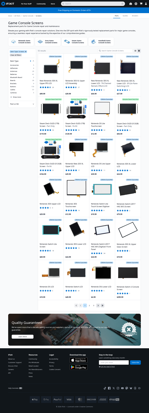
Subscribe (135, 362)
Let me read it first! (108, 367)
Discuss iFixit (13, 366)
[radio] (135, 51)
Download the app (78, 355)
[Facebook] (109, 388)
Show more (17, 97)
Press (31, 373)
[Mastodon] (126, 388)
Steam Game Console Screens (78, 42)
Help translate (13, 388)
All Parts (17, 16)
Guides (125, 16)
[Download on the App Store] (78, 360)
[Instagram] (118, 388)
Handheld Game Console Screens (104, 42)
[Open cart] (141, 4)
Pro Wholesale (34, 362)
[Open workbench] (130, 4)
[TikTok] (105, 388)
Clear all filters (15, 55)
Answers (135, 16)
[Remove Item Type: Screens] (25, 51)
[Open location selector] (136, 4)
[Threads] (135, 388)
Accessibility (53, 359)
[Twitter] (113, 388)
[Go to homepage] (8, 4)
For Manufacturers (35, 369)
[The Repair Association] (139, 388)
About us (11, 359)
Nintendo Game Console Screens (24, 42)
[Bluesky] (131, 388)
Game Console (28, 16)
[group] (137, 51)
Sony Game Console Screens (51, 42)
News (31, 376)
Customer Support (15, 362)
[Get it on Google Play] (78, 367)
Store (10, 16)
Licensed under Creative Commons (80, 407)
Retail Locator (34, 366)
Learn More (22, 337)
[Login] (146, 3)
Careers (11, 369)
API (9, 373)
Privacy (51, 362)
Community (33, 359)
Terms (51, 366)
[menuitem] (26, 3)
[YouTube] (122, 388)
